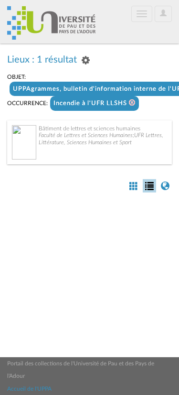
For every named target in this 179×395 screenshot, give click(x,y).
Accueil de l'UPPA (29, 389)
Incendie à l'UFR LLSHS (91, 103)
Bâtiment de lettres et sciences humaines (89, 128)
